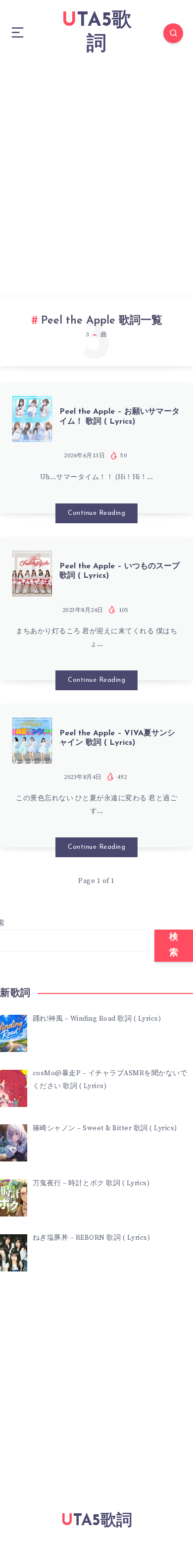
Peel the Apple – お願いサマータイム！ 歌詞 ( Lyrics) (119, 416)
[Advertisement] (96, 168)
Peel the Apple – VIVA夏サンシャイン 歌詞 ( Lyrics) (117, 738)
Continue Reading (96, 513)
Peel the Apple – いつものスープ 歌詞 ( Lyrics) (119, 571)
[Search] (173, 33)
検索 (174, 945)
